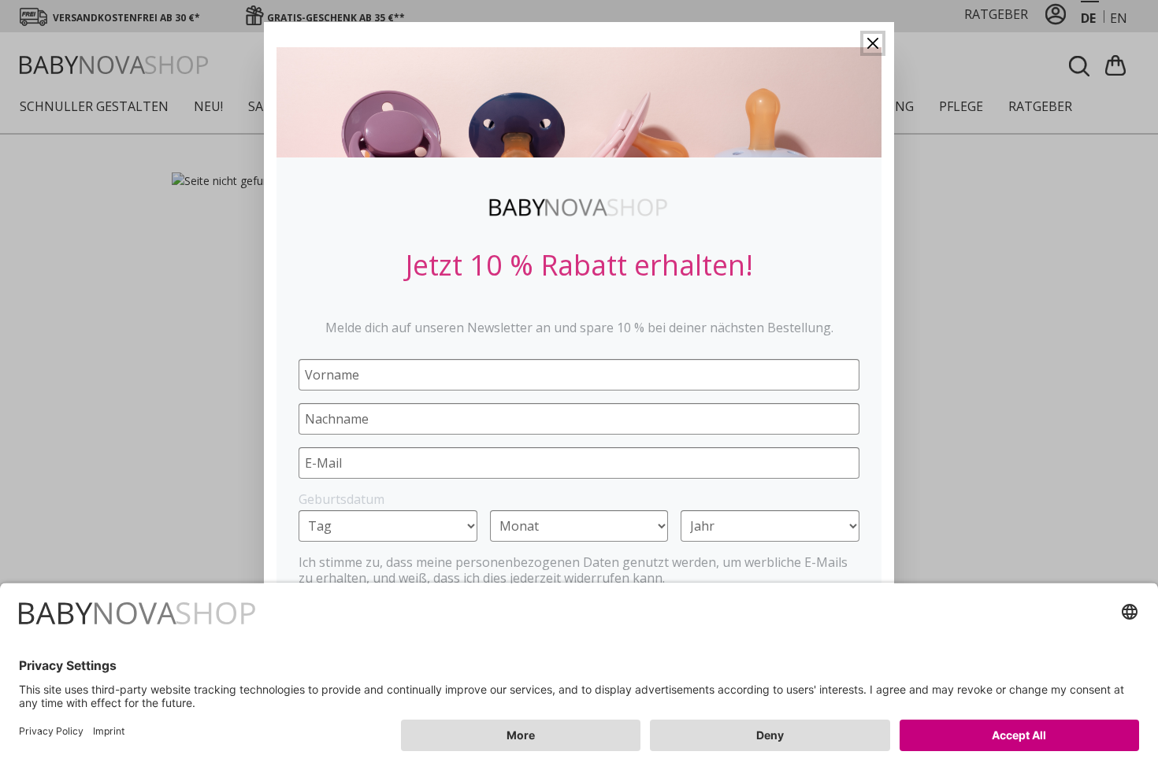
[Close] (872, 43)
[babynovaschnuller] (579, 102)
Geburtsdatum (341, 499)
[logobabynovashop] (578, 207)
